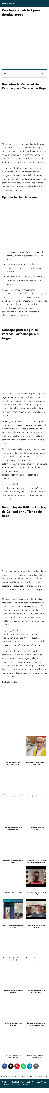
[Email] (36, 1066)
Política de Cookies (39, 1082)
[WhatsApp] (23, 1066)
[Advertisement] (24, 42)
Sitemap (25, 1084)
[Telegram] (29, 1066)
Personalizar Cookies (12, 1084)
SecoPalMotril (9, 3)
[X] (11, 1066)
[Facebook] (4, 1066)
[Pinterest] (17, 1066)
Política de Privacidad (10, 1082)
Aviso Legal (25, 1082)
